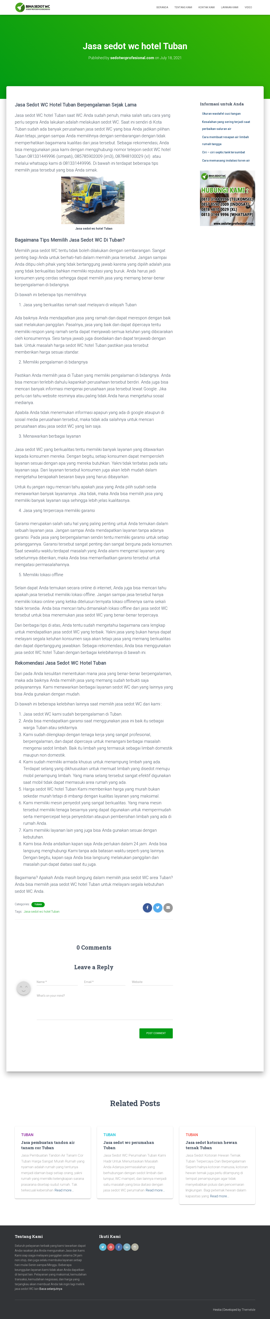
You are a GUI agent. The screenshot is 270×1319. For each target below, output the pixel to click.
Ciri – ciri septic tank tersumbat (223, 152)
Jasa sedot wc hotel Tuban (41, 911)
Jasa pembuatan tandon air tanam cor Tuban (48, 1145)
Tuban (38, 904)
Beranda (162, 7)
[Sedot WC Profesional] (33, 7)
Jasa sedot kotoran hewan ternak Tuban (211, 1145)
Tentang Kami (183, 7)
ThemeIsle (248, 1309)
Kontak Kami (206, 7)
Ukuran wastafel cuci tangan (221, 113)
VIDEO (248, 7)
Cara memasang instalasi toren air (226, 160)
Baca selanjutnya (50, 1288)
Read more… (64, 1190)
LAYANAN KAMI (229, 7)
